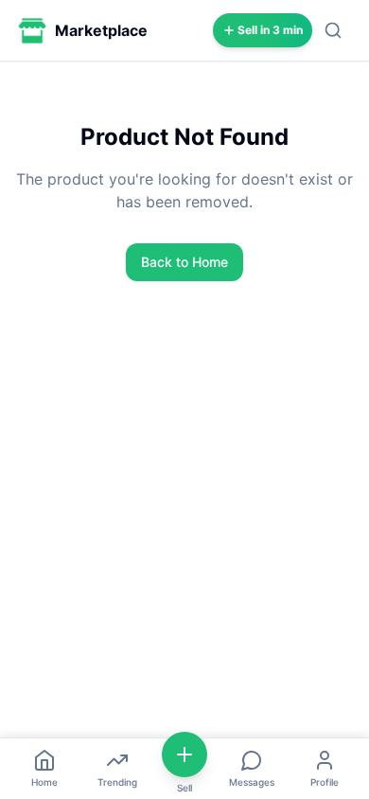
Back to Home (184, 262)
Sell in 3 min (270, 30)
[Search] (333, 30)
